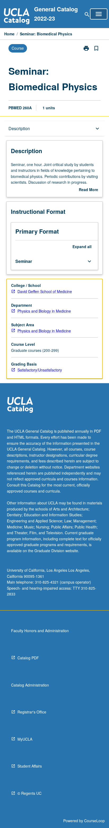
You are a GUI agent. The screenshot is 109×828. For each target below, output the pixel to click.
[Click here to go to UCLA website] (20, 405)
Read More (88, 190)
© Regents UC (29, 793)
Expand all (82, 246)
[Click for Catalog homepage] (16, 17)
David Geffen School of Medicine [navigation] (44, 291)
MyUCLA (24, 739)
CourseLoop (94, 820)
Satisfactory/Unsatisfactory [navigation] (39, 369)
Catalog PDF (28, 657)
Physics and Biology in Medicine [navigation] (44, 311)
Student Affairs (29, 766)
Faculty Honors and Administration (40, 630)
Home (9, 33)
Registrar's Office (31, 712)
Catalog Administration (30, 685)
